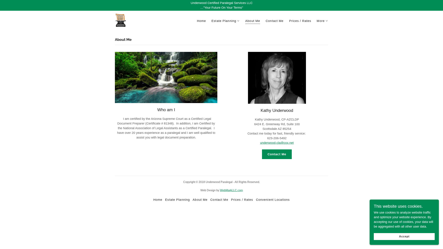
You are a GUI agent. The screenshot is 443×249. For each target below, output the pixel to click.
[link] (120, 20)
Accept (404, 236)
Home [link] (201, 21)
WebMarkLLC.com (231, 190)
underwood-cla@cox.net (277, 143)
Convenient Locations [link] (273, 199)
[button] (225, 21)
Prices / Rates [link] (300, 21)
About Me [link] (252, 21)
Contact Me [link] (274, 21)
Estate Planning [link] (177, 199)
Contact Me (277, 154)
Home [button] (157, 199)
